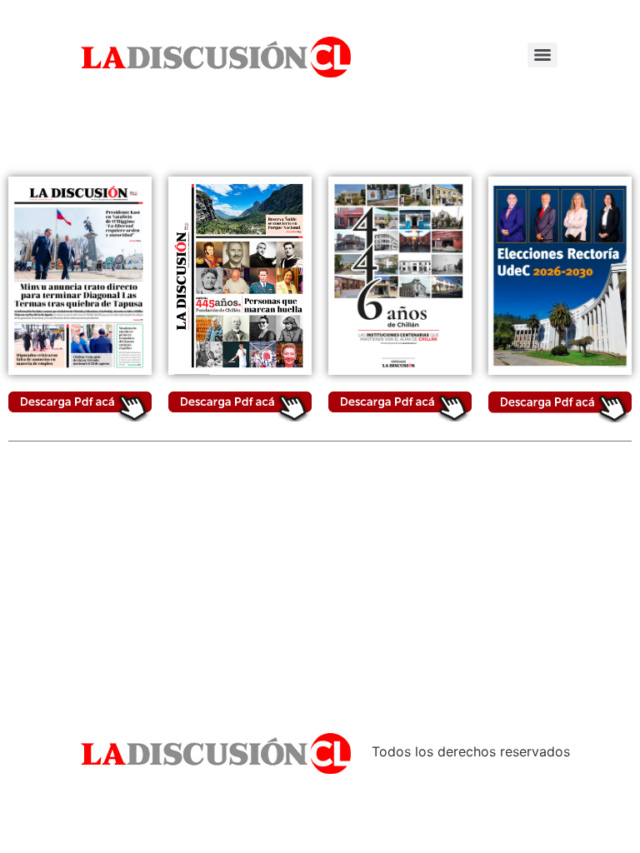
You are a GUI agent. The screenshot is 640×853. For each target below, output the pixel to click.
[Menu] (543, 54)
